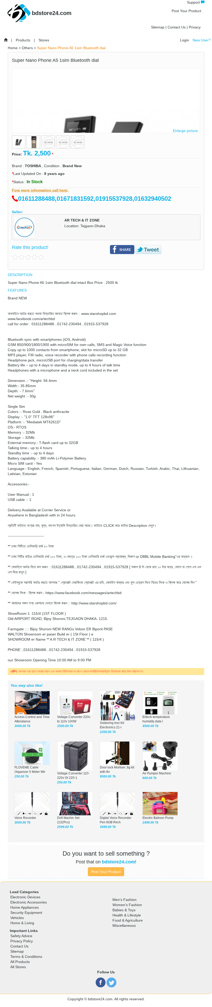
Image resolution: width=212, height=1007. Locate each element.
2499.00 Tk (150, 822)
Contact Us (177, 27)
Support (194, 2)
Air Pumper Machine (156, 773)
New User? (202, 40)
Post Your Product (186, 11)
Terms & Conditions (26, 956)
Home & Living (22, 923)
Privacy (195, 27)
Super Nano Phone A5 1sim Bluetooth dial (71, 48)
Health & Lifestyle (126, 915)
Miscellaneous (124, 925)
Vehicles (17, 918)
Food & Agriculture (127, 920)
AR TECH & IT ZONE (82, 220)
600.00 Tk (149, 778)
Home (13, 48)
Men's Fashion (124, 900)
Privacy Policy (21, 941)
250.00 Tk (21, 776)
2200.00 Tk (108, 732)
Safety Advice (21, 936)
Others (27, 48)
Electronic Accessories (28, 902)
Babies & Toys (123, 910)
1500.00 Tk (65, 726)
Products (23, 40)
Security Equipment (26, 912)
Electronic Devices (25, 897)
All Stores (18, 967)
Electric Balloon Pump (157, 818)
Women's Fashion (127, 905)
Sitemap (157, 27)
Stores (44, 40)
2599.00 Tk (65, 827)
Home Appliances (24, 907)
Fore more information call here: (40, 190)
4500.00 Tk (150, 726)
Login (184, 40)
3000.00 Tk (22, 726)
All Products (20, 962)
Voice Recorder (25, 818)
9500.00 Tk (108, 776)
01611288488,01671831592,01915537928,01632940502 (94, 198)
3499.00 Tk (108, 827)
